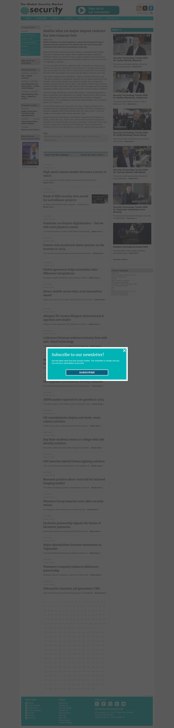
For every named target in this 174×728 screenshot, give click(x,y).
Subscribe (87, 372)
